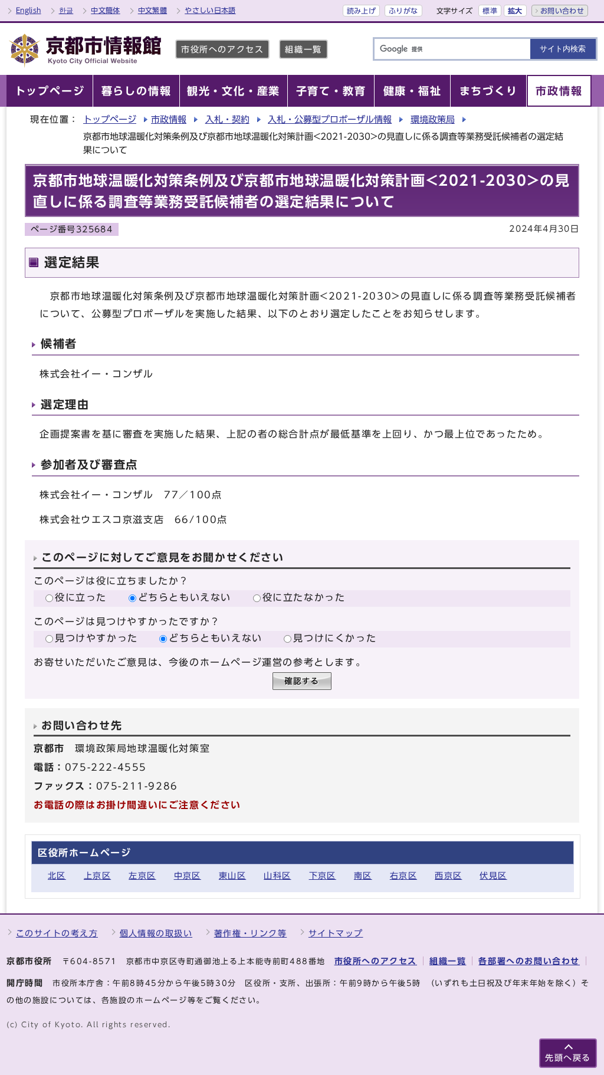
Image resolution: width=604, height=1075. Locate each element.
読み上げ (361, 10)
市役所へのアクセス (222, 49)
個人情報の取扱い (156, 933)
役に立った (81, 597)
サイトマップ (335, 933)
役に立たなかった (304, 597)
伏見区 (493, 875)
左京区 (142, 875)
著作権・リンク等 (250, 933)
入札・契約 (227, 119)
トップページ (109, 119)
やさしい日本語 (210, 10)
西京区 (448, 875)
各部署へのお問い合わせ (529, 960)
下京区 (322, 875)
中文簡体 (105, 10)
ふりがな (403, 10)
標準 (489, 10)
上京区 (97, 875)
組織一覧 (303, 49)
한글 (66, 10)
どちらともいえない (184, 597)
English (28, 10)
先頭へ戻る (568, 1057)
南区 (363, 875)
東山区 (232, 875)
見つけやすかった (96, 638)
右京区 (403, 875)
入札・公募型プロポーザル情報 (330, 119)
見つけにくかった (334, 638)
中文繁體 (152, 10)
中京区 (187, 875)
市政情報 (168, 119)
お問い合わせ (562, 10)
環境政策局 (433, 119)
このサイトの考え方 (57, 933)
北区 (57, 875)
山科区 (277, 875)
